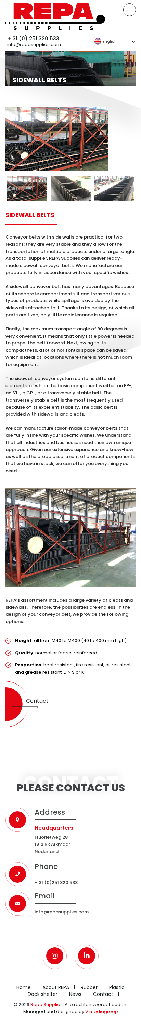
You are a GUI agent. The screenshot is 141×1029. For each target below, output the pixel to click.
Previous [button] (8, 188)
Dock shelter (42, 994)
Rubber (89, 987)
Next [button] (132, 188)
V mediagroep (101, 1011)
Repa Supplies (46, 1004)
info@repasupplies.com (34, 45)
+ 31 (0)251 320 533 (56, 882)
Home (23, 987)
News (75, 994)
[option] (70, 139)
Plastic (117, 987)
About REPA (55, 987)
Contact (37, 701)
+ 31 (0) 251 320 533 (33, 38)
